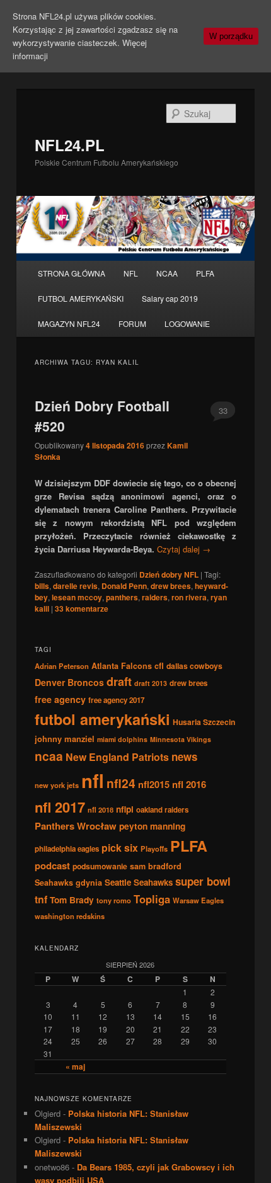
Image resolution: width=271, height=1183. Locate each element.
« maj (75, 1066)
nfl (92, 780)
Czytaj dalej (183, 549)
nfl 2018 (100, 809)
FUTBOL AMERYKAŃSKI (81, 298)
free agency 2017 (116, 700)
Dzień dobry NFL (169, 574)
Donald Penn (124, 586)
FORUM (132, 323)
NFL (131, 273)
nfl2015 (154, 784)
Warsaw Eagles (198, 900)
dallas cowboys (194, 666)
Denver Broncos (69, 682)
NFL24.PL (70, 145)
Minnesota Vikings (180, 739)
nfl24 (121, 783)
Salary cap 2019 (170, 298)
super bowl (203, 881)
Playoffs (154, 848)
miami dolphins (122, 739)
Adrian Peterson (62, 666)
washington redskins (70, 916)
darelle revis (75, 586)
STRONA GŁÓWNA (71, 273)
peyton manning (152, 826)
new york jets (57, 785)
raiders (155, 597)
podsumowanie (99, 866)
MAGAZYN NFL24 (69, 323)
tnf (41, 899)
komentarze (81, 608)
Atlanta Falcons (121, 666)
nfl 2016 (189, 784)
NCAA (167, 273)
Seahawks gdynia (68, 882)
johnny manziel (65, 739)
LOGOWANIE (187, 323)
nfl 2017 (60, 807)
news (184, 756)
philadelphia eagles (67, 848)
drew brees (171, 586)
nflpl (125, 809)
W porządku (231, 36)
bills (42, 586)
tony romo (113, 900)
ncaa (49, 756)
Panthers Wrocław (76, 826)
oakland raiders (162, 809)
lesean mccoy (77, 597)
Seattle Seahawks (139, 882)
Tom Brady (72, 899)
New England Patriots (117, 757)
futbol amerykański (102, 718)
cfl (159, 666)
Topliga (152, 898)
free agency (60, 699)
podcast (52, 865)
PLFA (205, 273)
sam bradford (156, 866)
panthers (122, 597)
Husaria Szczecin (204, 722)
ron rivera (189, 597)
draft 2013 (150, 683)
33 (223, 410)
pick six (119, 847)
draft (119, 681)
